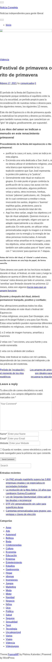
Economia (11, 552)
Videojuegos (12, 646)
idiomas (10, 576)
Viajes (9, 639)
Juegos (9, 583)
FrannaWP (13, 654)
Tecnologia (11, 629)
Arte (8, 531)
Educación (11, 555)
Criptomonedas (14, 545)
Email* (3, 438)
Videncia (4, 59)
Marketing (11, 587)
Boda (8, 541)
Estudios (10, 566)
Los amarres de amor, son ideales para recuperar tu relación (41, 373)
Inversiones (12, 580)
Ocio (8, 608)
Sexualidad (11, 622)
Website (4, 443)
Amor (8, 527)
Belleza (10, 538)
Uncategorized (13, 632)
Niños (9, 604)
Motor (9, 594)
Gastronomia (12, 569)
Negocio (10, 601)
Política (9, 611)
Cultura (9, 548)
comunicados (27, 83)
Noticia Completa (9, 7)
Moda (9, 590)
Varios (9, 636)
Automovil (11, 534)
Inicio (8, 25)
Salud (9, 615)
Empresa (10, 559)
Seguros (10, 618)
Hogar (9, 573)
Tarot (8, 625)
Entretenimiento (14, 562)
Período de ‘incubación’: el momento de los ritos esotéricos (12, 373)
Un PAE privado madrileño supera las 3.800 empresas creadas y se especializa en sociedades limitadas (28, 483)
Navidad (10, 597)
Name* (3, 434)
